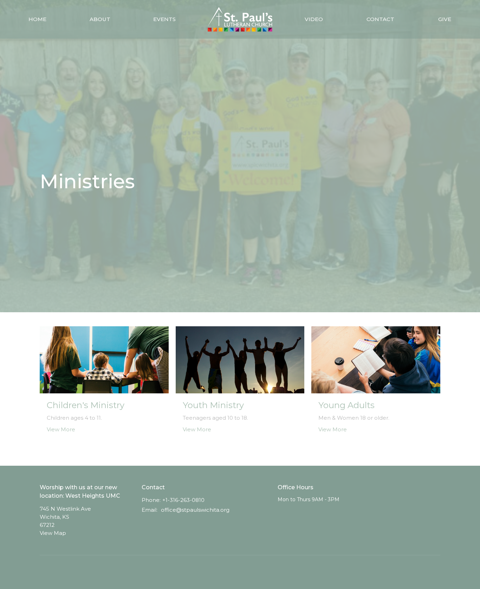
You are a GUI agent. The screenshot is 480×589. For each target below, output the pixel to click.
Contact (380, 19)
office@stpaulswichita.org (195, 509)
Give (444, 19)
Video (314, 19)
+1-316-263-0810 (183, 500)
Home (37, 19)
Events (164, 19)
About (100, 19)
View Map (53, 533)
